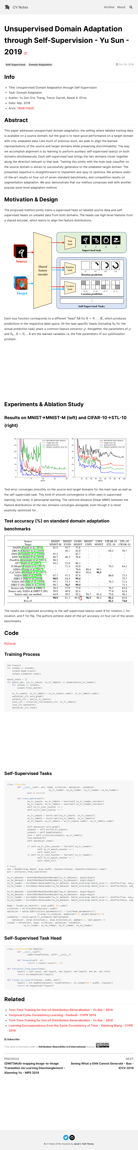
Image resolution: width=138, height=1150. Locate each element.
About (121, 7)
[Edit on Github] (25, 53)
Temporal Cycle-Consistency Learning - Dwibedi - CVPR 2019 (52, 1015)
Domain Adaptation (40, 64)
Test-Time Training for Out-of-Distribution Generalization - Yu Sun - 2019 (61, 1010)
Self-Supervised (15, 64)
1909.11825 (25, 108)
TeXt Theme (88, 1144)
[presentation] (78, 318)
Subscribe (13, 1039)
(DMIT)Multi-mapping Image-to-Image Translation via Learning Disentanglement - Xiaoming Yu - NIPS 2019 (34, 1068)
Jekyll (77, 1144)
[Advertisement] (69, 370)
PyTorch (10, 643)
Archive (109, 7)
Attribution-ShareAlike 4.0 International (62, 1046)
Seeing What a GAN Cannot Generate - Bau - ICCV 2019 (102, 1066)
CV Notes (20, 7)
